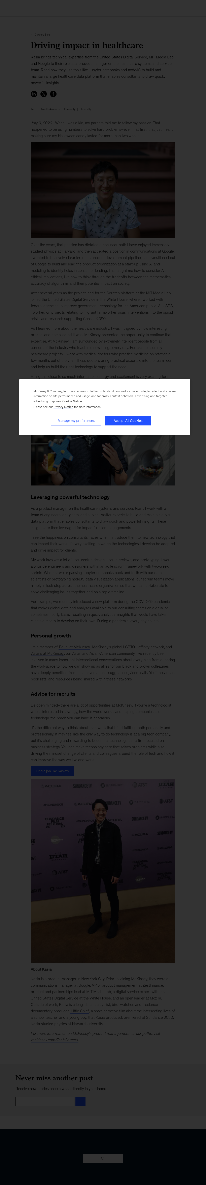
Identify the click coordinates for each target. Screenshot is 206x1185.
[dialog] (104, 407)
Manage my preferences (76, 421)
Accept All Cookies (128, 421)
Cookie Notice (72, 401)
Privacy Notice (63, 407)
